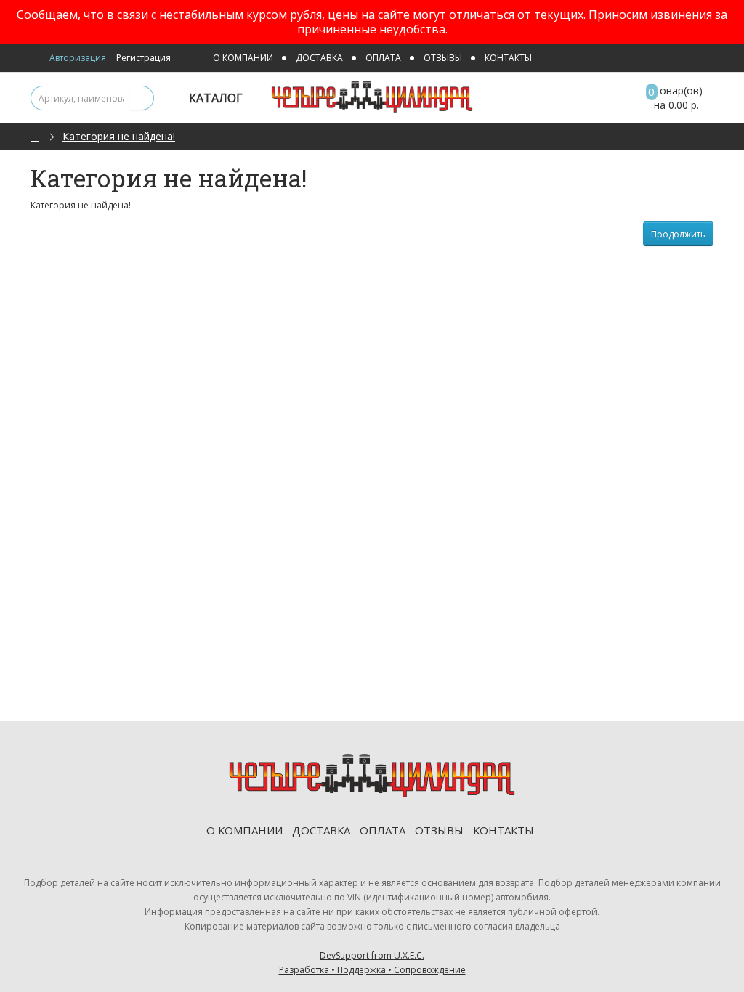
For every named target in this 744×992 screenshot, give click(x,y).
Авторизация (77, 58)
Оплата (383, 58)
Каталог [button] (217, 98)
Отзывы (443, 58)
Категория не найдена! (118, 136)
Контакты (508, 58)
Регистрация (143, 58)
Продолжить (678, 234)
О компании (243, 58)
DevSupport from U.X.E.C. (372, 962)
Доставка (319, 58)
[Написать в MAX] (681, 58)
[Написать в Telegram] (701, 58)
